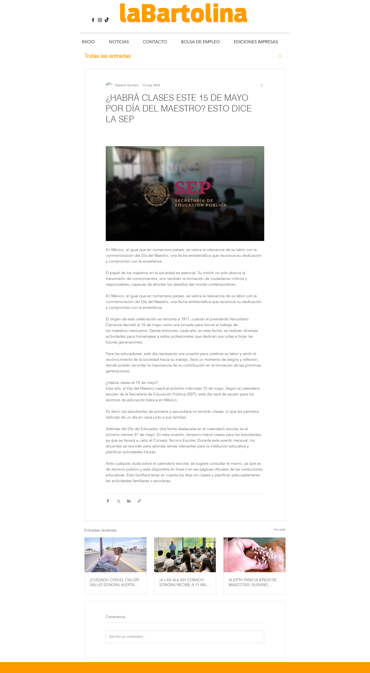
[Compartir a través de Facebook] (108, 501)
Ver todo (280, 529)
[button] (280, 56)
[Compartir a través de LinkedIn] (129, 501)
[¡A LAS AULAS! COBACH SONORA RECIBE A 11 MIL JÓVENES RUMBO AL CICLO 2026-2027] (185, 555)
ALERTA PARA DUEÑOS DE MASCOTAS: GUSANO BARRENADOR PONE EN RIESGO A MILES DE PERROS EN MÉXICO (253, 582)
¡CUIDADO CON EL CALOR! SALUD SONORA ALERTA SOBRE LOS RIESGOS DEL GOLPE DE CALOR (114, 582)
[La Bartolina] (93, 20)
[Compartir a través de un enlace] (139, 501)
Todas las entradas (107, 55)
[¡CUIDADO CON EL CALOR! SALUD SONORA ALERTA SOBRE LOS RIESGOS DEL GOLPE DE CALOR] (115, 555)
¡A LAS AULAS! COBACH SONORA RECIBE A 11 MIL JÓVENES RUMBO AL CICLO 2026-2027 (184, 582)
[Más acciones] (261, 85)
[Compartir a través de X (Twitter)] (118, 501)
